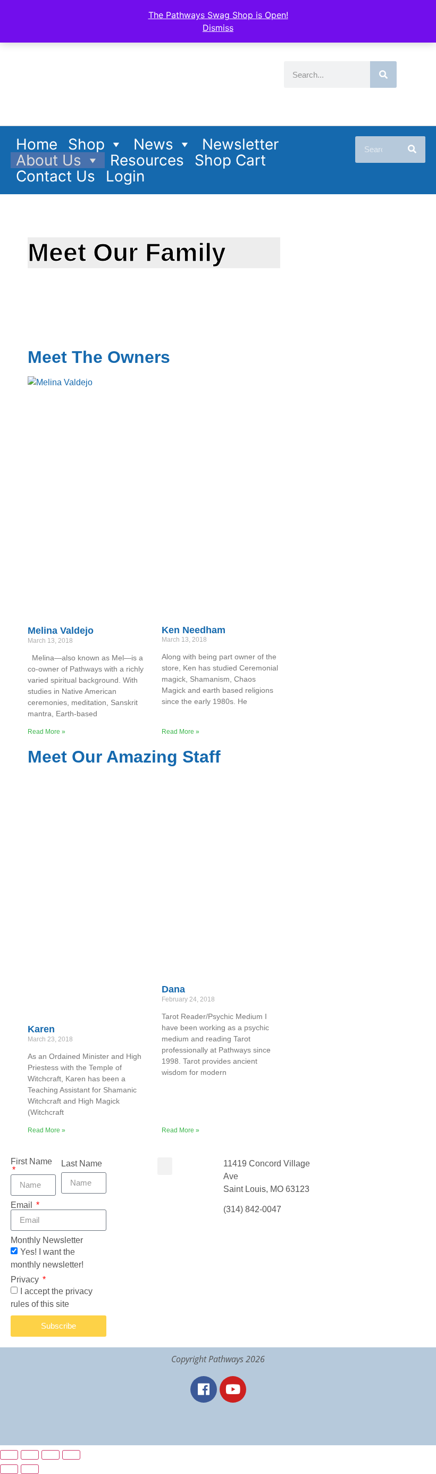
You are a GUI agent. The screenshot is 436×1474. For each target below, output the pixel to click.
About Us (48, 160)
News (153, 144)
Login (125, 176)
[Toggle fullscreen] (30, 1455)
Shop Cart (230, 160)
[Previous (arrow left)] (9, 1469)
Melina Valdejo (61, 630)
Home (36, 144)
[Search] (383, 74)
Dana (173, 989)
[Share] (50, 1455)
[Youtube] (233, 1389)
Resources (147, 160)
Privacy (26, 1280)
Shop (86, 144)
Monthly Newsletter (47, 1240)
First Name (31, 1161)
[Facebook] (203, 1389)
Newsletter (240, 144)
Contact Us (55, 176)
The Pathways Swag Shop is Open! (218, 15)
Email (23, 1205)
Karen (41, 1029)
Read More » (46, 731)
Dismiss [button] (218, 27)
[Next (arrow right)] (30, 1469)
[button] (164, 1166)
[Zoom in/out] (9, 1455)
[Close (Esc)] (71, 1455)
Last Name (81, 1164)
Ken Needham (193, 630)
